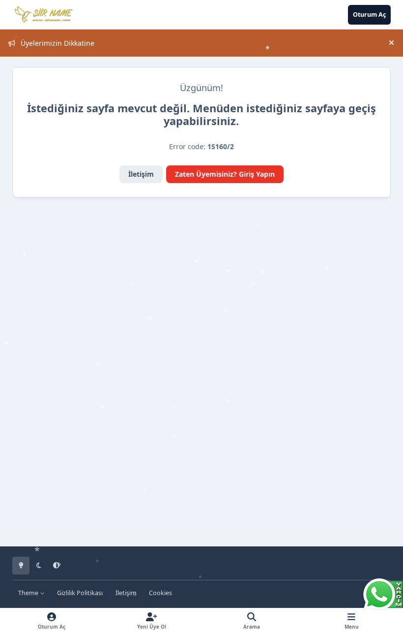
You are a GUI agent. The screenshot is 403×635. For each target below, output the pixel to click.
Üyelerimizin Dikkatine (57, 43)
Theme (29, 593)
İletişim (141, 174)
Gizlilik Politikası (80, 593)
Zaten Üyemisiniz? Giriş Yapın (225, 174)
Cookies (160, 593)
